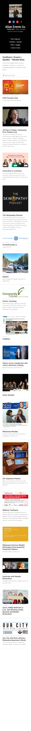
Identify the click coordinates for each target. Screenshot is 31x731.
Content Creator (15, 48)
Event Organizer (15, 39)
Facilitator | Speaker (15, 42)
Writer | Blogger (15, 45)
